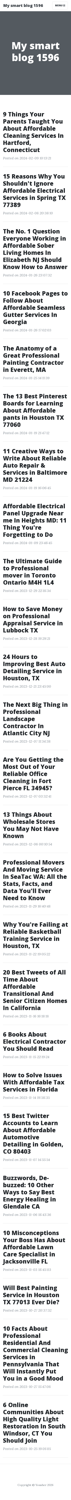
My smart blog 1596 (23, 5)
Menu (59, 5)
